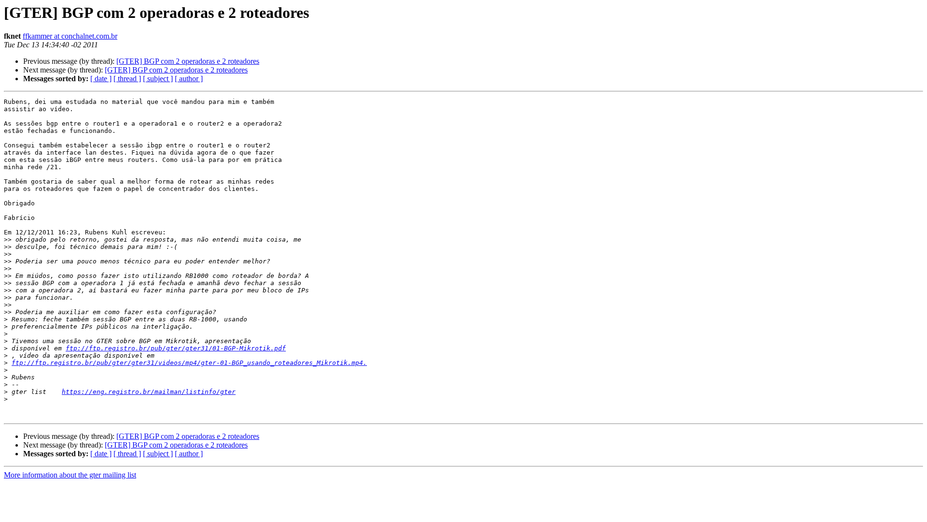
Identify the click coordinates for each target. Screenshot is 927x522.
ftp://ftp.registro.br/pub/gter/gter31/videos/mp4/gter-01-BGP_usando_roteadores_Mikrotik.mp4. (189, 362)
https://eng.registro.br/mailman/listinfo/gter (149, 391)
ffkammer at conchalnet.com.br (70, 36)
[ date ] (101, 78)
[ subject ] (158, 78)
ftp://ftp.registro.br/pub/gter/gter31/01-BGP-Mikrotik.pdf (176, 348)
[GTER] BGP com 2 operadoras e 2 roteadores (187, 61)
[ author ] (189, 78)
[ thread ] (127, 78)
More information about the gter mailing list (70, 475)
